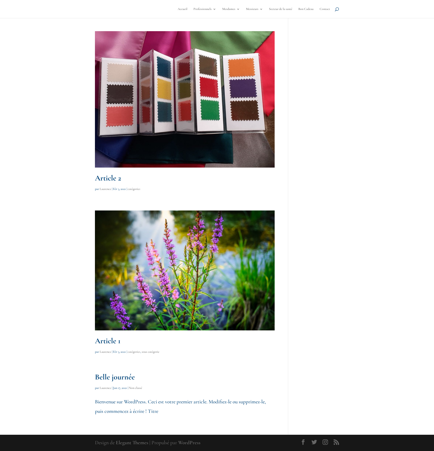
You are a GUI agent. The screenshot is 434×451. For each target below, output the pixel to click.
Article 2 (108, 178)
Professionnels (202, 9)
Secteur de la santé (280, 9)
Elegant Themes (132, 442)
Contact (325, 9)
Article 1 (107, 341)
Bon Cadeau (306, 9)
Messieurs (252, 9)
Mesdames (228, 9)
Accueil (182, 9)
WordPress (189, 442)
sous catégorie (150, 352)
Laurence (105, 189)
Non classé (135, 388)
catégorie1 (134, 189)
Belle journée (115, 377)
